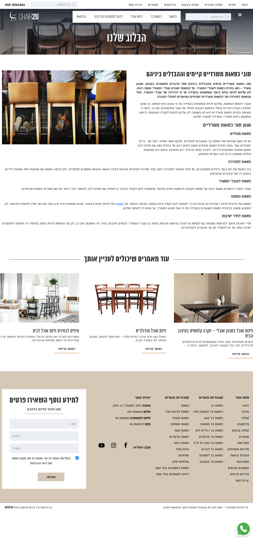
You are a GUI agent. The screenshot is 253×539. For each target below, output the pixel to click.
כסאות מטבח (180, 418)
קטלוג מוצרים (214, 4)
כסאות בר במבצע (211, 461)
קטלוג (245, 418)
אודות (232, 4)
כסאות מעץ (182, 430)
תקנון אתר (242, 461)
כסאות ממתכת (180, 424)
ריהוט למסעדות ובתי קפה (108, 17)
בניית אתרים (45, 507)
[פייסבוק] (125, 445)
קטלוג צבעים (190, 4)
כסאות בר (155, 17)
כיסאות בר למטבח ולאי (208, 411)
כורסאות (81, 17)
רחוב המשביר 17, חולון (127, 405)
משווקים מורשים (238, 468)
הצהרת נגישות (239, 455)
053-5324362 (15, 4)
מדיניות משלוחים (238, 449)
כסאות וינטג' (181, 442)
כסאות (173, 17)
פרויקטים (170, 4)
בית (249, 48)
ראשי (245, 4)
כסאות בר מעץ (213, 418)
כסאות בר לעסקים (211, 455)
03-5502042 (122, 418)
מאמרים (153, 4)
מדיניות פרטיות (239, 474)
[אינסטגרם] (113, 445)
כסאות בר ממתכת (211, 424)
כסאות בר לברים (212, 449)
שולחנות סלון (180, 461)
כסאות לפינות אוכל (177, 411)
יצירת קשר (135, 4)
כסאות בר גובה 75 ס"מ (208, 442)
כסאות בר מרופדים (211, 436)
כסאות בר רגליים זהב (209, 430)
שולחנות (183, 455)
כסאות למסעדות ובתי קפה (172, 468)
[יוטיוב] (101, 445)
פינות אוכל (137, 17)
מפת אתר (243, 442)
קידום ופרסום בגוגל (24, 507)
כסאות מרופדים (179, 436)
